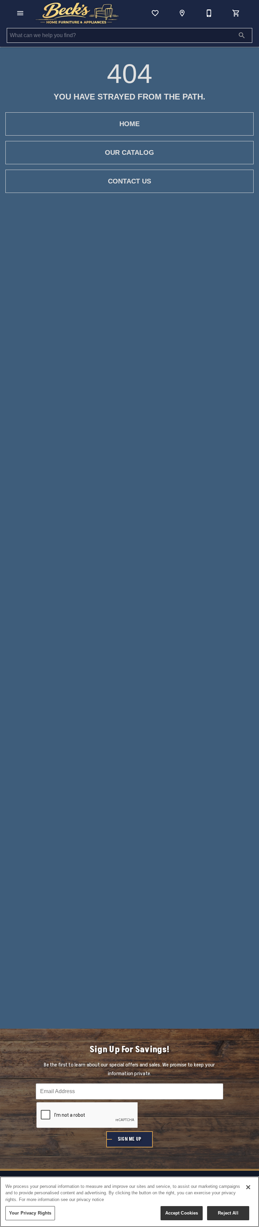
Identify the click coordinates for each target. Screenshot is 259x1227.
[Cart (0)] (236, 13)
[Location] (182, 13)
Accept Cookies (181, 1213)
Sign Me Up (129, 1139)
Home (129, 123)
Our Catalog (129, 152)
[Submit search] (241, 35)
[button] (20, 13)
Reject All (228, 1213)
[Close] (248, 1187)
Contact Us (129, 181)
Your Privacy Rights (30, 1213)
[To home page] (77, 13)
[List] (155, 13)
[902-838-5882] (209, 13)
